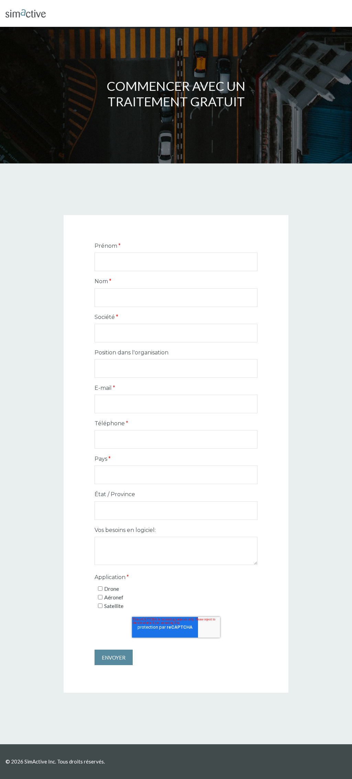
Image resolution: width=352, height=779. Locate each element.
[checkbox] (176, 597)
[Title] (26, 13)
